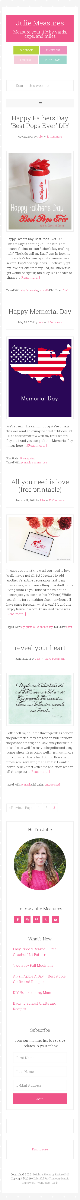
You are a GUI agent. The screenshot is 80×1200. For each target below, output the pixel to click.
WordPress (43, 1182)
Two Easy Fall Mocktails (33, 965)
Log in (55, 1182)
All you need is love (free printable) (40, 486)
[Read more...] (30, 277)
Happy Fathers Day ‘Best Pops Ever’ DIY (40, 122)
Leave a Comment (55, 658)
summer (37, 462)
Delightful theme (42, 1174)
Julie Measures (40, 22)
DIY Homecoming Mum (32, 992)
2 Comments (55, 322)
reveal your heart (40, 648)
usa (45, 462)
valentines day (45, 627)
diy (23, 290)
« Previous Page (20, 808)
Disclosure (40, 1149)
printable (44, 290)
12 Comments (55, 136)
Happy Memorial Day (40, 311)
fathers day (32, 290)
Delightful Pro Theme (45, 1178)
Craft (65, 290)
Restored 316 (62, 1174)
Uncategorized (27, 458)
